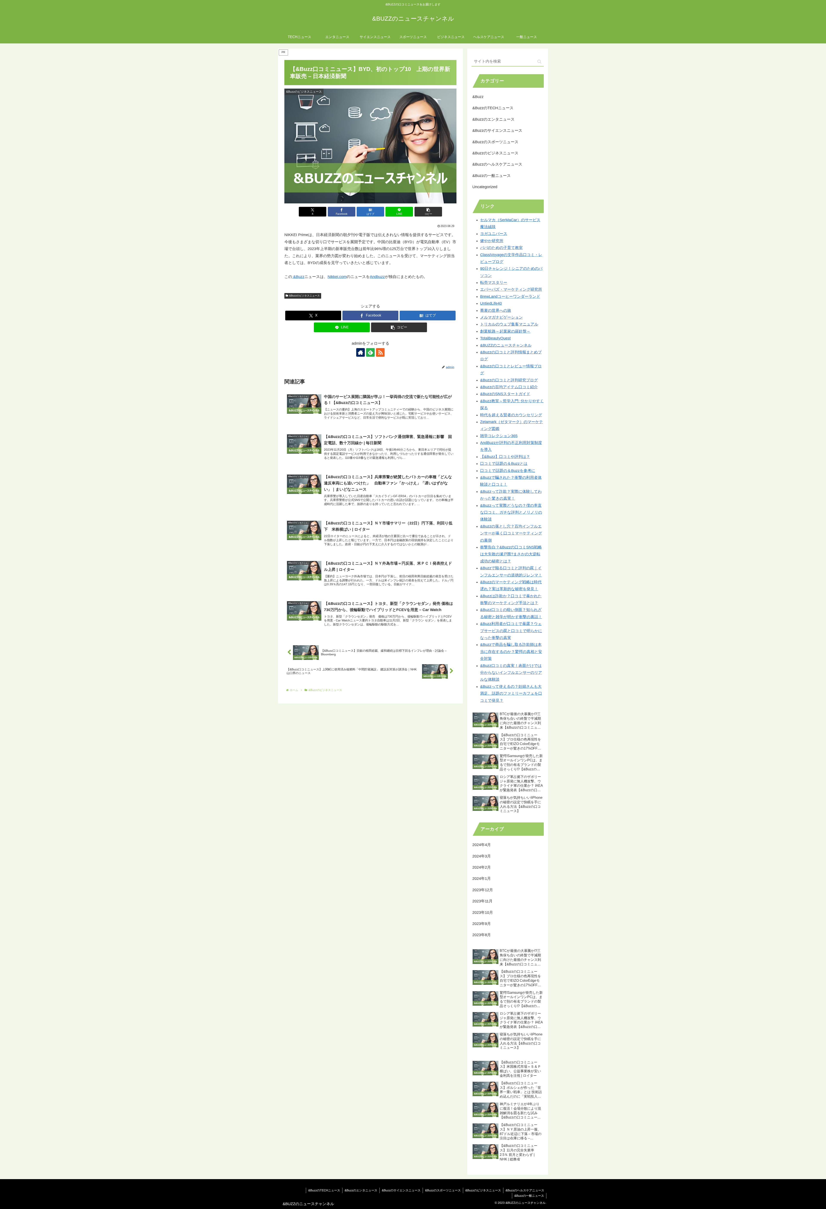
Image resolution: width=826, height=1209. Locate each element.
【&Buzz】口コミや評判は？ (505, 457)
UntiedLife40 (491, 303)
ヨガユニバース (493, 234)
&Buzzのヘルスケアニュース (524, 1190)
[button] (428, 212)
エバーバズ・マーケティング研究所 (511, 289)
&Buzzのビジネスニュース (304, 295)
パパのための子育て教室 (501, 248)
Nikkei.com (337, 277)
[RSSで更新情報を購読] (380, 352)
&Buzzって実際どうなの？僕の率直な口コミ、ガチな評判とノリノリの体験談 (511, 512)
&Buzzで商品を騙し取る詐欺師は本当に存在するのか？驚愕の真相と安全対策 (511, 651)
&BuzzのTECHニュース (324, 1190)
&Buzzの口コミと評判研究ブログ (509, 380)
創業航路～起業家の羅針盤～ (505, 331)
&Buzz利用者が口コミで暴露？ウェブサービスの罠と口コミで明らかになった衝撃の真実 (511, 631)
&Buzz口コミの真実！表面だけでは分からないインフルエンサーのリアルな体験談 (511, 673)
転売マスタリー (493, 282)
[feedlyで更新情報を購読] (370, 352)
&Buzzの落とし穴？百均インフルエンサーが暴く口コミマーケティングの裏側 (511, 533)
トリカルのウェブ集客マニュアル (509, 324)
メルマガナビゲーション (501, 317)
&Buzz (298, 277)
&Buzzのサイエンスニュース (401, 1190)
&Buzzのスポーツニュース (443, 1190)
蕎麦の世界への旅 (495, 310)
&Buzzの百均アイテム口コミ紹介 (509, 387)
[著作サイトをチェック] (360, 352)
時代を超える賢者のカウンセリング (511, 415)
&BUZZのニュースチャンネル (506, 345)
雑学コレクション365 (499, 436)
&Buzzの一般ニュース (529, 1195)
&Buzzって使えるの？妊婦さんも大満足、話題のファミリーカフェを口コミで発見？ (511, 693)
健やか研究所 (491, 241)
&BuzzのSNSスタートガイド (505, 394)
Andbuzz (377, 277)
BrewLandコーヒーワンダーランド (510, 296)
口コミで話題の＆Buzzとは (503, 463)
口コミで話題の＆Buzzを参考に (507, 471)
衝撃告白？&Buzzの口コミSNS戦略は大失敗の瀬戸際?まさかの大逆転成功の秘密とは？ (511, 554)
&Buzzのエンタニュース (361, 1190)
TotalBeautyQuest (495, 338)
